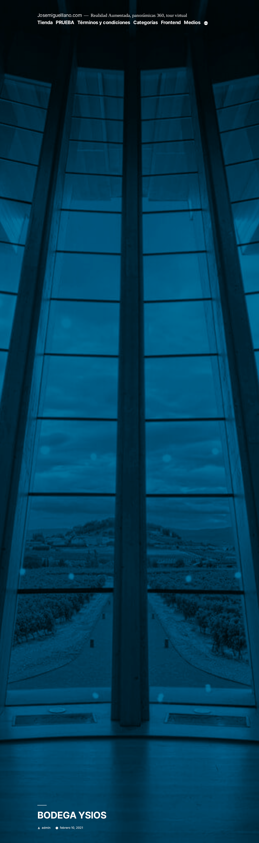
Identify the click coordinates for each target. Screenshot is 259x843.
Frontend (171, 22)
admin (46, 828)
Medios (192, 22)
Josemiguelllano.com (59, 15)
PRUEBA (65, 22)
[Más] (206, 23)
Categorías (145, 22)
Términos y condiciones (103, 22)
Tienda (45, 22)
